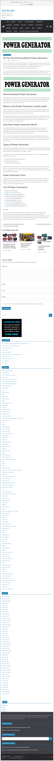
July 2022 (4, 629)
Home (7, 21)
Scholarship (4, 530)
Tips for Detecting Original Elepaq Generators (26, 245)
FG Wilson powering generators (13, 192)
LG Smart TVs (5, 496)
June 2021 (4, 657)
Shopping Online (5, 535)
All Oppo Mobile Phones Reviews (9, 381)
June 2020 (4, 683)
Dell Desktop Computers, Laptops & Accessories (12, 418)
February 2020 (5, 691)
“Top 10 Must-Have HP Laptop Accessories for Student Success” (16, 343)
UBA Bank (4, 569)
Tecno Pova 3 (5, 363)
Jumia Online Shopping (7, 491)
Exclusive (6, 60)
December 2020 (5, 670)
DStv (3, 422)
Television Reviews (6, 556)
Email (3, 290)
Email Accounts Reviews (7, 433)
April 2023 (4, 609)
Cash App (4, 407)
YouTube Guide (5, 584)
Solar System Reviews (6, 543)
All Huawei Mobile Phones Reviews (9, 379)
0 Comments (17, 60)
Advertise (39, 28)
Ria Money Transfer (6, 524)
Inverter (8, 28)
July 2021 (4, 655)
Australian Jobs (5, 388)
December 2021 (5, 644)
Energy (21, 28)
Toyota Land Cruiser (6, 356)
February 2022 (5, 639)
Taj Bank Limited (5, 554)
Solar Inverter (5, 539)
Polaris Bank (4, 519)
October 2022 (5, 622)
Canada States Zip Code (7, 403)
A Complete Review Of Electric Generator (44, 247)
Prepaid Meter (5, 522)
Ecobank (4, 424)
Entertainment (5, 437)
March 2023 (4, 611)
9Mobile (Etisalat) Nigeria (7, 370)
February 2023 (5, 613)
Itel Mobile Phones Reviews (8, 485)
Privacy (15, 31)
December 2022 (5, 618)
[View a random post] (50, 26)
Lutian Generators (6, 498)
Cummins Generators (6, 416)
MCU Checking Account (7, 348)
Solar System (39, 25)
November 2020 (5, 672)
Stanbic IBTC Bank (6, 547)
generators (7, 212)
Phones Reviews (5, 515)
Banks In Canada (5, 398)
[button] (15, 22)
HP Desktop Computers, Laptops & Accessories (12, 470)
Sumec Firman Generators (7, 552)
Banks (19, 21)
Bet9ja (3, 401)
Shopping (23, 25)
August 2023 (4, 603)
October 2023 (5, 598)
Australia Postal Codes (7, 385)
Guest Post (9, 31)
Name (4, 284)
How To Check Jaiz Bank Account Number (20, 747)
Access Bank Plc (5, 372)
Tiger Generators (5, 560)
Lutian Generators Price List (44, 224)
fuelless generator (17, 170)
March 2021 (4, 663)
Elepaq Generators (6, 431)
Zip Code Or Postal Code (7, 589)
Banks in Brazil (5, 396)
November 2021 (5, 646)
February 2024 (5, 596)
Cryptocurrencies (29, 21)
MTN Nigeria (4, 502)
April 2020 (4, 687)
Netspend (4, 504)
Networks (16, 25)
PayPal (3, 509)
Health (3, 465)
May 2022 (4, 633)
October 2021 (5, 648)
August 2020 (4, 678)
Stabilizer (4, 545)
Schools (3, 532)
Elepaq (6, 206)
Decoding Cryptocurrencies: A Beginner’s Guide (12, 354)
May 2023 (4, 607)
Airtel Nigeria (5, 377)
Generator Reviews (7, 54)
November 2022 (5, 620)
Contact (27, 28)
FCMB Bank (4, 439)
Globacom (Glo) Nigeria (7, 457)
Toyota (3, 563)
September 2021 (5, 650)
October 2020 (5, 674)
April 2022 (4, 635)
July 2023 (4, 605)
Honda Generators (6, 468)
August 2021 (4, 652)
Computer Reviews (6, 411)
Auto (3, 390)
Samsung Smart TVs (6, 528)
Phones (13, 21)
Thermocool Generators (7, 558)
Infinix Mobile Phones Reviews (8, 476)
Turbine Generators (6, 567)
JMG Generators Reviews (7, 487)
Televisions (9, 25)
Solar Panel (4, 541)
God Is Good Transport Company (9, 459)
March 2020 (4, 689)
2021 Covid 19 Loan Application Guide (29, 31)
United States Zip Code (7, 576)
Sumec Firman (8, 202)
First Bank (4, 448)
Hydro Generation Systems (8, 472)
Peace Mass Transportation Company (10, 511)
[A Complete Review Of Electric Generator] (44, 234)
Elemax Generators (6, 429)
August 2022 (4, 626)
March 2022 (4, 637)
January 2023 (5, 616)
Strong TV (4, 550)
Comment (5, 266)
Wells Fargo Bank (5, 578)
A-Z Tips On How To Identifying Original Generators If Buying (9, 246)
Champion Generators (7, 409)
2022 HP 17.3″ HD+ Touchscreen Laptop (10, 345)
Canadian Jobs (5, 405)
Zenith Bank (4, 586)
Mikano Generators (6, 500)
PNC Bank (4, 517)
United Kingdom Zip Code (7, 573)
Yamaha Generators (6, 582)
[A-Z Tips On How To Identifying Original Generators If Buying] (9, 234)
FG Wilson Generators (6, 442)
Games (3, 452)
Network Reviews (5, 506)
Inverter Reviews (5, 480)
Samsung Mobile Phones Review (9, 526)
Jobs (3, 489)
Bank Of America (5, 392)
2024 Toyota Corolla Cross (7, 358)
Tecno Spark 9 (30, 2)
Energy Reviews (5, 435)
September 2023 (5, 601)
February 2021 (5, 665)
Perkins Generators (6, 513)
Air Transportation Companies (8, 375)
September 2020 (5, 676)
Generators (39, 21)
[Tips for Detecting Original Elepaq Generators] (27, 234)
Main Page (5, 705)
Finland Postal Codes (6, 446)
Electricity (30, 25)
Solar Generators (5, 537)
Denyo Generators (6, 420)
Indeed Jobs (4, 474)
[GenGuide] (3, 26)
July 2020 (4, 680)
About (33, 28)
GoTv (3, 461)
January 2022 (5, 642)
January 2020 (5, 693)
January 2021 (5, 667)
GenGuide (8, 10)
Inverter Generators (6, 478)
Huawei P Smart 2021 (6, 352)
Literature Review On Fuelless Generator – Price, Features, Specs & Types (14, 225)
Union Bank (4, 571)
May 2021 (4, 659)
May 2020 (4, 685)
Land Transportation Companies (9, 493)
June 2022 (4, 631)
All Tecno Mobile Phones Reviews (9, 383)
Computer (15, 28)
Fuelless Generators (6, 450)
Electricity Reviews (6, 426)
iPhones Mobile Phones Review (8, 483)
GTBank (3, 463)
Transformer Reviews (6, 565)
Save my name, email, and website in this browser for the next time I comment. (23, 304)
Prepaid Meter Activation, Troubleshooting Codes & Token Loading (22, 750)
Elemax (7, 204)
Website (4, 297)
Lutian (6, 198)
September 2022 (5, 624)
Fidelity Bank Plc (5, 444)
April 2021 (4, 661)
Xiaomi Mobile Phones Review (8, 580)
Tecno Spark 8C (5, 360)
